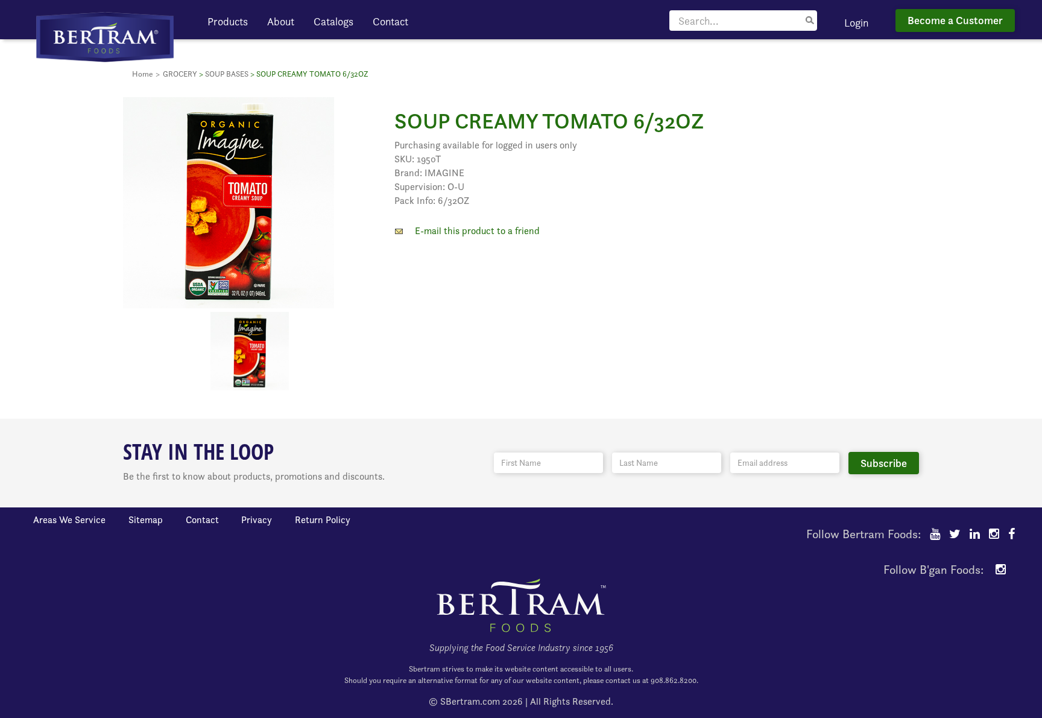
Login (856, 23)
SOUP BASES (226, 74)
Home (142, 74)
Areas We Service (69, 519)
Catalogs (333, 21)
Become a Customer (955, 20)
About (280, 21)
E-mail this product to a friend (477, 230)
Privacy (256, 519)
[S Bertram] (105, 36)
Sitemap (145, 519)
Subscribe (883, 463)
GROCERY (180, 74)
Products (227, 21)
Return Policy (322, 519)
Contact (390, 21)
